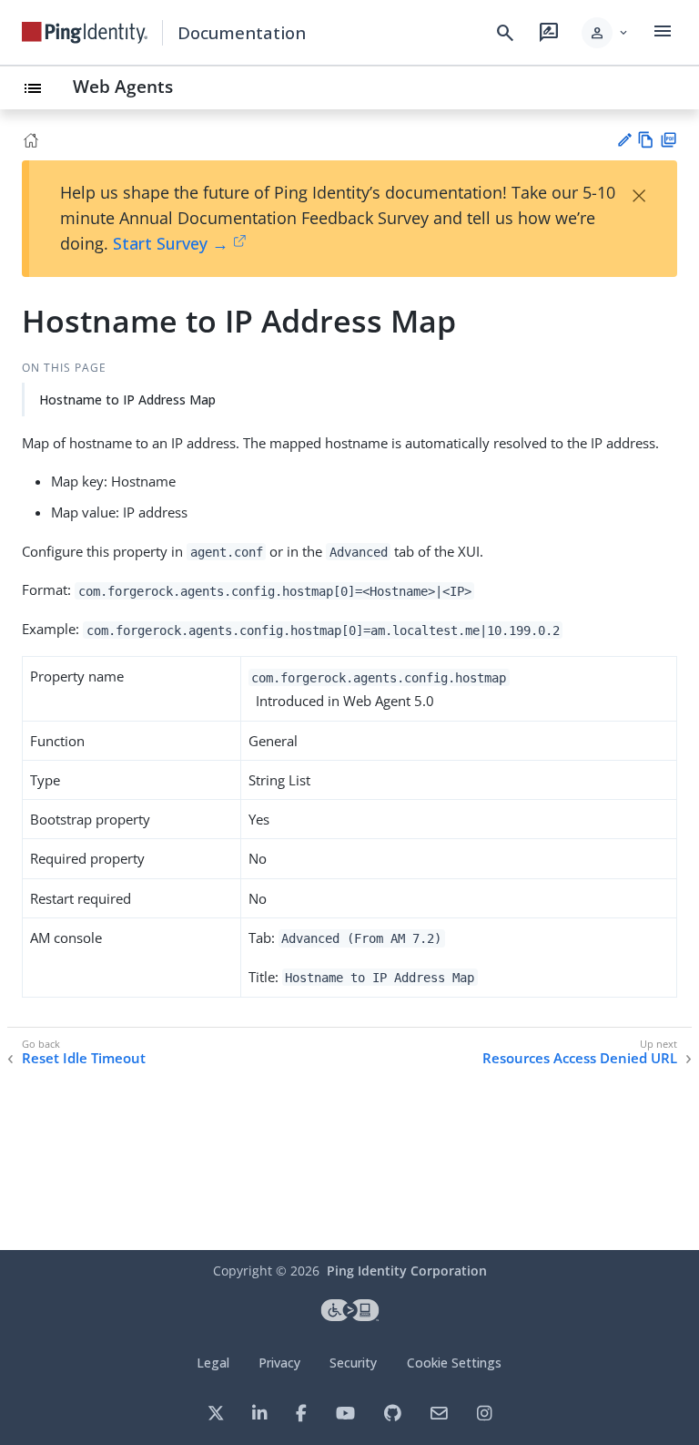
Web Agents (123, 86)
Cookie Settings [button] (454, 1362)
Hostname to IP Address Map (127, 399)
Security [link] (353, 1362)
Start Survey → (170, 243)
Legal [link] (213, 1362)
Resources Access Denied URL (579, 1058)
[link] (84, 33)
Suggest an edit (624, 140)
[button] (605, 33)
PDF (668, 140)
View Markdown (645, 140)
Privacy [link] (279, 1362)
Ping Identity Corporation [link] (407, 1270)
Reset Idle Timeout (84, 1058)
